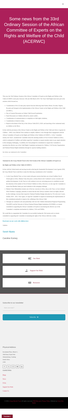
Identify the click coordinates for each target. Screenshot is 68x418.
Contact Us (6, 391)
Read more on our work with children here (16, 221)
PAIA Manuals (37, 401)
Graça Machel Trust (15, 401)
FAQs (4, 383)
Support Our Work (8, 387)
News (4, 379)
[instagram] (13, 366)
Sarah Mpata (9, 231)
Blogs (4, 375)
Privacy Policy (46, 401)
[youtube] (17, 366)
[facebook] (4, 366)
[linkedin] (21, 366)
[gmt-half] (17, 2)
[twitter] (8, 366)
